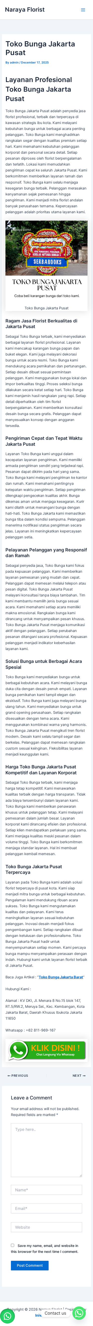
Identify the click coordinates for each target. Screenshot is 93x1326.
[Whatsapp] (79, 1313)
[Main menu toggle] (83, 10)
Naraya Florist (25, 9)
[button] (7, 1316)
